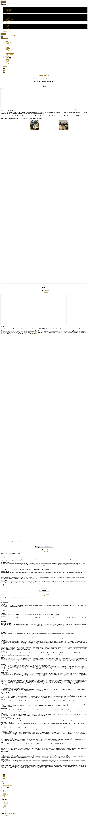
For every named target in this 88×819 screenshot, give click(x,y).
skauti (11, 541)
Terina (47, 290)
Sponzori (7, 12)
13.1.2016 (46, 86)
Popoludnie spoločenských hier (44, 81)
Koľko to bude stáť (10, 19)
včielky (24, 541)
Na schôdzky (44, 544)
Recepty (4, 807)
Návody (4, 806)
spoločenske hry (9, 281)
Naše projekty (8, 10)
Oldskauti (5, 796)
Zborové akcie (52, 78)
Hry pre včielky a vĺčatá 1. (44, 547)
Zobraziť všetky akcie (7, 785)
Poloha (7, 24)
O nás (4, 6)
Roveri (34, 78)
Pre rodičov (5, 13)
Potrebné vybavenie (10, 18)
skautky (14, 541)
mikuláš (7, 541)
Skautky (40, 78)
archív (47, 549)
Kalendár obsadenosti (10, 28)
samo (47, 84)
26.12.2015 (46, 292)
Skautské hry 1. (44, 591)
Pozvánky (8, 11)
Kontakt (4, 29)
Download (5, 805)
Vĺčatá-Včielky (46, 78)
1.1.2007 (46, 551)
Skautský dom (6, 23)
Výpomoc (8, 20)
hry (5, 281)
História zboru (8, 7)
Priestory (7, 26)
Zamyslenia (5, 811)
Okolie (7, 27)
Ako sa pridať (8, 17)
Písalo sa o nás (9, 9)
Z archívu (5, 809)
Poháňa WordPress (4, 815)
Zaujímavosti (5, 804)
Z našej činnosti (6, 21)
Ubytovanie (8, 25)
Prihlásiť (5, 31)
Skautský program (9, 16)
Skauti (37, 78)
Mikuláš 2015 (44, 287)
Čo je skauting (9, 14)
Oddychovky (5, 810)
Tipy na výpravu (6, 802)
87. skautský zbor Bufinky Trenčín (11, 813)
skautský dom (19, 541)
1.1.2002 (46, 595)
